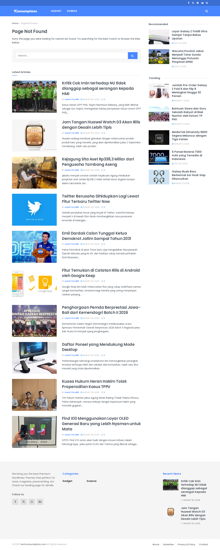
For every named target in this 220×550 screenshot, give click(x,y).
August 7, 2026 (181, 100)
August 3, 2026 (181, 143)
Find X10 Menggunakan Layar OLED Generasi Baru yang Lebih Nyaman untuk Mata (101, 424)
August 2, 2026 (181, 124)
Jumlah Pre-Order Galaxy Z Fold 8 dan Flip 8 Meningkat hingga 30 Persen (189, 90)
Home (15, 23)
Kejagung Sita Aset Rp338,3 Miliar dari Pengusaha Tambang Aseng (98, 162)
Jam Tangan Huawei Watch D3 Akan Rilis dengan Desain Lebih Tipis (101, 124)
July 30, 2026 (180, 163)
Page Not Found (29, 23)
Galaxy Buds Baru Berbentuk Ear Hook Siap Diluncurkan (189, 175)
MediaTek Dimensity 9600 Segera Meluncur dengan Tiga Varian (189, 135)
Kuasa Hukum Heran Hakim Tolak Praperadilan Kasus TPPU (94, 384)
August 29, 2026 (90, 244)
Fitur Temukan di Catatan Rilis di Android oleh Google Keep (101, 273)
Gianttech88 (72, 99)
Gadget (56, 11)
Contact (203, 544)
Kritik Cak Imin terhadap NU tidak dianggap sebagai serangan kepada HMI (98, 88)
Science (72, 11)
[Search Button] (133, 55)
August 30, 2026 (91, 99)
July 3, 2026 (179, 66)
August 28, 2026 (90, 392)
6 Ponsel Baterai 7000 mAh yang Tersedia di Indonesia (187, 155)
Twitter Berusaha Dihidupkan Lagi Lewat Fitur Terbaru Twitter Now (100, 199)
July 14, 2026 (180, 43)
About (155, 544)
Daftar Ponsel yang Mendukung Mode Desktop (98, 347)
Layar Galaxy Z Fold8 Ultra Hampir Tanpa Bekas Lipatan (189, 35)
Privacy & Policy (186, 544)
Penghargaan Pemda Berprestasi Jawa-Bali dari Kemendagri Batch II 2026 (101, 310)
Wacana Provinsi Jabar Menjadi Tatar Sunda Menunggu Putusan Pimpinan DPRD (188, 56)
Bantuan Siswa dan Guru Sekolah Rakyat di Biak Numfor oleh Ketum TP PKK (189, 114)
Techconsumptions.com (33, 544)
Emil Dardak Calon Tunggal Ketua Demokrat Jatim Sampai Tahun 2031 (96, 236)
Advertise (168, 544)
